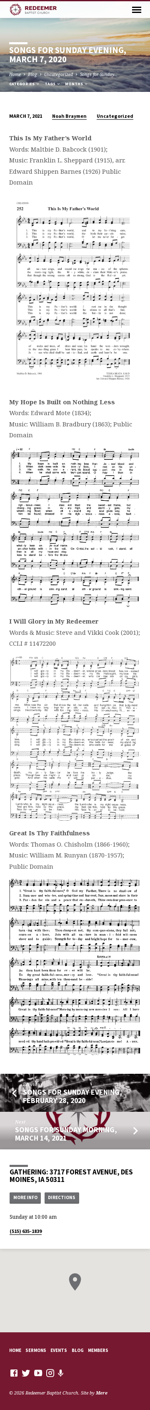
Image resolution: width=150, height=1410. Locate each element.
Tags (50, 83)
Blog (32, 74)
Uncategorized (58, 74)
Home (15, 74)
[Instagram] (50, 1373)
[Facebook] (14, 1373)
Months (74, 83)
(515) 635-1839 (26, 1231)
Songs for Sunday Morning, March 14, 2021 (66, 1134)
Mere (102, 1393)
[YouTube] (38, 1373)
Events (58, 1350)
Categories (22, 83)
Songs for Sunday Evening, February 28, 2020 (72, 1096)
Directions (61, 1197)
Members (98, 1350)
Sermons (35, 1350)
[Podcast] (60, 1373)
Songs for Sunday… (99, 74)
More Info (25, 1197)
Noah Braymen (69, 116)
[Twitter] (26, 1373)
